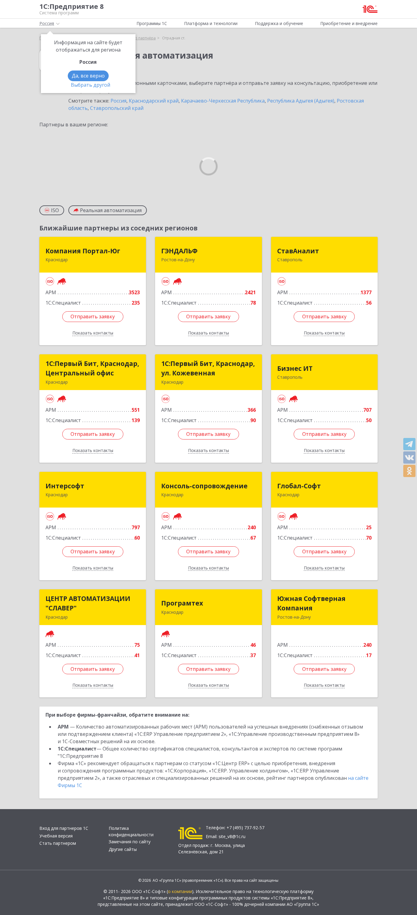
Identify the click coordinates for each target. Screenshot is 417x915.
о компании (180, 891)
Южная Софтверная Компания (311, 603)
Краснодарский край (154, 100)
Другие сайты (123, 849)
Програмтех (182, 603)
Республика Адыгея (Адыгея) (300, 100)
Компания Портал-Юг (82, 251)
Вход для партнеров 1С (63, 828)
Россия (118, 100)
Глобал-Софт (299, 486)
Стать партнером (57, 843)
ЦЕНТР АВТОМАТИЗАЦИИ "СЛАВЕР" (87, 603)
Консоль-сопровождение (204, 486)
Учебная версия (56, 836)
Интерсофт (64, 486)
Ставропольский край (116, 108)
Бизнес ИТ (295, 368)
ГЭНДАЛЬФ (179, 251)
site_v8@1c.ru (232, 836)
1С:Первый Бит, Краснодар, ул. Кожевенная (208, 368)
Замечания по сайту (129, 841)
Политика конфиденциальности (131, 831)
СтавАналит (298, 251)
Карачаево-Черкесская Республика (223, 100)
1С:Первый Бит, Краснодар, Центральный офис (92, 368)
